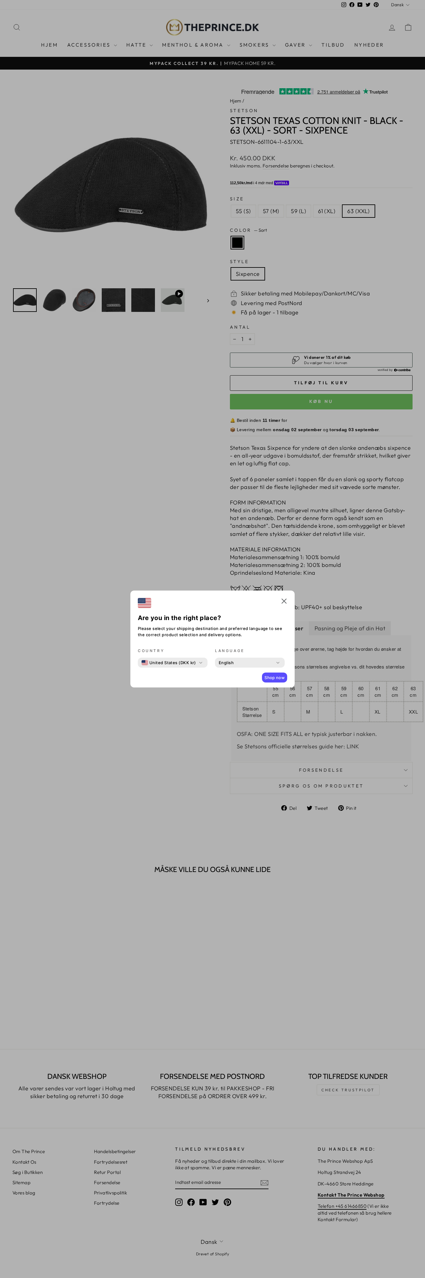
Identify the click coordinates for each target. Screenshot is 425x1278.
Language (230, 650)
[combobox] (169, 663)
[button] (284, 602)
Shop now (274, 677)
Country (151, 650)
